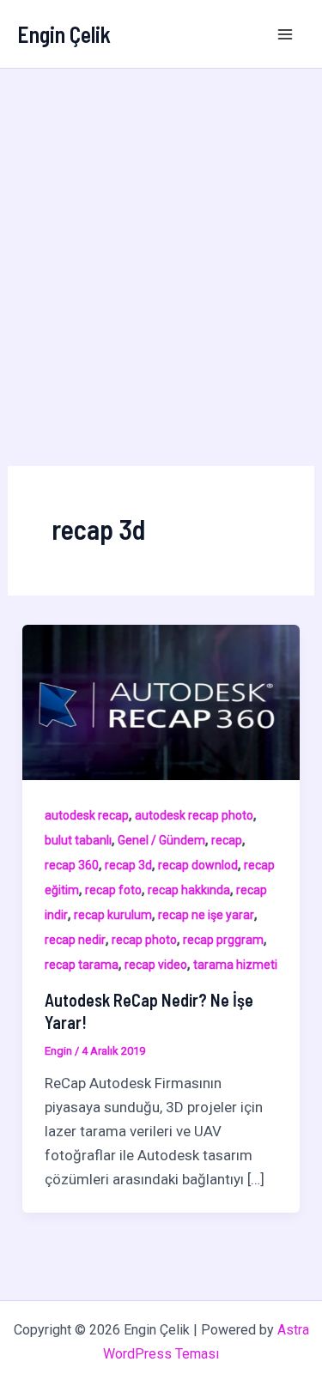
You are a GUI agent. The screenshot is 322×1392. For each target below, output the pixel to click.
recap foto (113, 890)
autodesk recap (87, 815)
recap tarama (81, 964)
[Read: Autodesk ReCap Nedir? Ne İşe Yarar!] (161, 701)
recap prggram (223, 940)
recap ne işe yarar (206, 915)
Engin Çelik (64, 34)
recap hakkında (189, 890)
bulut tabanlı (78, 840)
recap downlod (198, 865)
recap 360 (72, 865)
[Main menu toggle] (286, 34)
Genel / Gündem (161, 840)
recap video (156, 964)
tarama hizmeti (235, 964)
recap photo (144, 940)
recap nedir (75, 940)
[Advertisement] (161, 238)
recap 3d (128, 865)
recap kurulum (113, 915)
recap (226, 840)
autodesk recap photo (194, 815)
